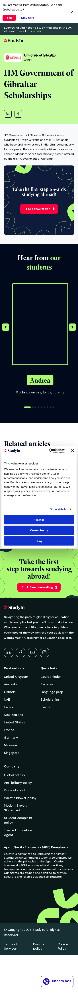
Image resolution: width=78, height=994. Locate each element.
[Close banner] (72, 450)
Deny (39, 540)
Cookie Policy (63, 946)
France (9, 730)
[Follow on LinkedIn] (8, 652)
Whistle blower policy (20, 798)
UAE (7, 699)
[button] (72, 327)
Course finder (50, 677)
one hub (35, 31)
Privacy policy (38, 946)
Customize (37, 530)
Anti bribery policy (18, 783)
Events (45, 707)
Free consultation (37, 209)
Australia (10, 684)
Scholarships (50, 699)
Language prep (51, 692)
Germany (11, 737)
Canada (10, 692)
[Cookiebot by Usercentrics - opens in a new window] (49, 450)
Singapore (11, 753)
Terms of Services (10, 946)
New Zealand (13, 715)
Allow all (39, 519)
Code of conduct (17, 790)
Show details (58, 509)
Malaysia (10, 745)
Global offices (14, 775)
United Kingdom (16, 677)
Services (46, 684)
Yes (9, 17)
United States (14, 722)
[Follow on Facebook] (20, 652)
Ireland (9, 707)
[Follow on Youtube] (32, 652)
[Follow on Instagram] (44, 652)
